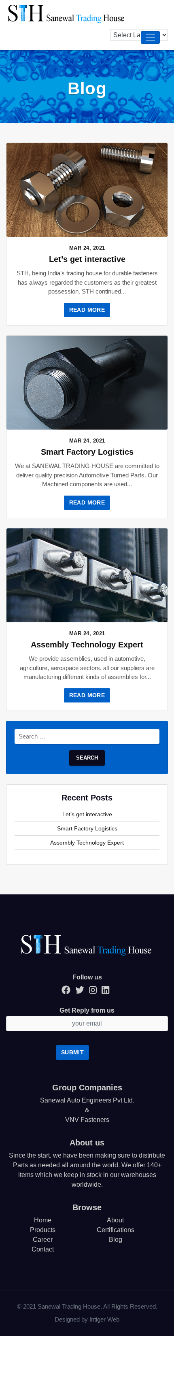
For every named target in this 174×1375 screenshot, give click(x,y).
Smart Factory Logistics (87, 451)
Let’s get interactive (87, 259)
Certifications (115, 1229)
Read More (87, 310)
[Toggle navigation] (150, 37)
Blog (115, 1239)
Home (42, 1220)
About (115, 1220)
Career (43, 1239)
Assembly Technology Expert (87, 644)
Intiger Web (104, 1319)
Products (42, 1229)
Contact (43, 1249)
